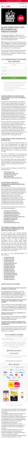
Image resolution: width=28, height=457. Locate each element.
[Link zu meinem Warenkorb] (26, 6)
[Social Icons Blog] (20, 405)
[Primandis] (16, 370)
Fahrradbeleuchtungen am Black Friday (12, 213)
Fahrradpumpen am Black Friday (11, 218)
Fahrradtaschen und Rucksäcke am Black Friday (14, 216)
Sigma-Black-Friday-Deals (9, 271)
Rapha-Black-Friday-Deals (9, 270)
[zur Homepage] (7, 6)
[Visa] (11, 375)
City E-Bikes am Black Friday (10, 174)
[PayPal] (22, 372)
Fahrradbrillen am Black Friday (10, 219)
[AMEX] (22, 375)
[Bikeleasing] (11, 367)
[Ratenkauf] (8, 377)
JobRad (19, 307)
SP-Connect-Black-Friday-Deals (10, 273)
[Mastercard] (16, 375)
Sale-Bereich (7, 43)
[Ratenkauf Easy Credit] (13, 377)
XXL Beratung (8, 247)
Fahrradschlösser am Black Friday (11, 212)
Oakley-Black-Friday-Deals (9, 266)
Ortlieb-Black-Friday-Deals (9, 267)
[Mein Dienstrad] (5, 370)
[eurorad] (16, 372)
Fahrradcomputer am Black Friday (11, 215)
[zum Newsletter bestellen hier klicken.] (25, 339)
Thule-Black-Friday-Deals (9, 276)
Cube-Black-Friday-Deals (9, 258)
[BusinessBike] (16, 367)
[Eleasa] (11, 370)
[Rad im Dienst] (22, 370)
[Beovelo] (5, 372)
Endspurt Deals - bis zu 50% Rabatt (13, 1)
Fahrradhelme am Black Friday (10, 210)
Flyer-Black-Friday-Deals (9, 260)
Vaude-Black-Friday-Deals (9, 279)
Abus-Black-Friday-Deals (9, 257)
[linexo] (11, 372)
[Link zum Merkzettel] (23, 6)
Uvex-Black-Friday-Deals (9, 277)
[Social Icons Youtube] (10, 405)
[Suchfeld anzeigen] (20, 6)
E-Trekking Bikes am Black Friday (11, 173)
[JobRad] (5, 367)
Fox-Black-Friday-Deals (9, 261)
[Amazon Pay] (5, 375)
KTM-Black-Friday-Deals (9, 264)
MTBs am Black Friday (9, 176)
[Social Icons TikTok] (17, 405)
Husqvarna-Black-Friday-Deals (10, 263)
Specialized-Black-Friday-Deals (10, 274)
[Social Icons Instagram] (14, 405)
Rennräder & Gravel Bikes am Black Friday (13, 177)
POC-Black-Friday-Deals (9, 269)
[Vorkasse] (19, 377)
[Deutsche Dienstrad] (22, 367)
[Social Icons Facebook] (7, 405)
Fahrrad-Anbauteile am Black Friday (11, 222)
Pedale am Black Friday (9, 221)
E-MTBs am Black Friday (9, 172)
